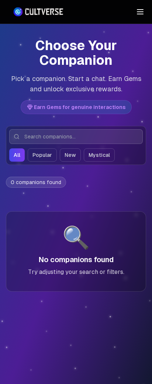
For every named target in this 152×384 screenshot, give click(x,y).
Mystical (99, 155)
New (70, 155)
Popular (42, 155)
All (17, 155)
